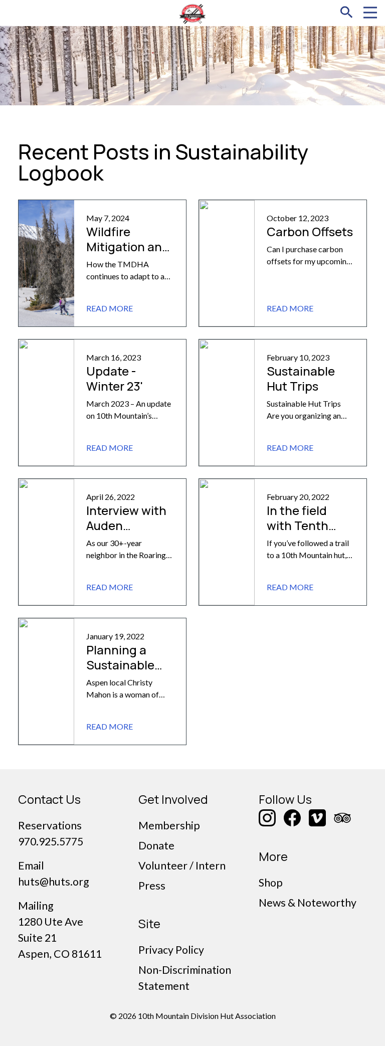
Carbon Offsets (310, 231)
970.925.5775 (50, 841)
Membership (169, 825)
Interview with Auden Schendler (126, 525)
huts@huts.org (53, 881)
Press (151, 885)
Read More (109, 308)
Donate (156, 845)
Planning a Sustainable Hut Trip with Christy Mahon (128, 672)
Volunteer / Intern (182, 865)
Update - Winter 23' (114, 378)
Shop (271, 882)
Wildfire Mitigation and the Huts (127, 246)
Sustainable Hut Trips (301, 378)
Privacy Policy (171, 949)
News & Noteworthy (307, 902)
